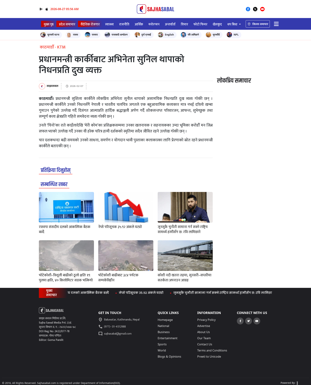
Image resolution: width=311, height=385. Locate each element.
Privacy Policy (206, 320)
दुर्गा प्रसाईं (146, 34)
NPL (236, 34)
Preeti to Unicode (209, 357)
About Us (203, 332)
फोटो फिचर (200, 24)
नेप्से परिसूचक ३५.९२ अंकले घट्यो (132, 293)
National (163, 326)
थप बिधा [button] (232, 24)
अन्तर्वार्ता (170, 24)
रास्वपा (95, 34)
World (162, 350)
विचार (184, 24)
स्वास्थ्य (109, 24)
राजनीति (124, 24)
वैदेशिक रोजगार (90, 24)
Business (164, 332)
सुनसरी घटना (53, 34)
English (169, 34)
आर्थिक (139, 24)
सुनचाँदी (216, 34)
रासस (75, 34)
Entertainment (167, 338)
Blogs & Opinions (169, 357)
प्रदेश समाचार (67, 24)
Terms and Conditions (212, 350)
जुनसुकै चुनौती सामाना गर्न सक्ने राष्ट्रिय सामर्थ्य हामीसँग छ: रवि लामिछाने (214, 293)
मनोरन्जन (153, 24)
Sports (162, 344)
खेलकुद (217, 24)
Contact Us (204, 344)
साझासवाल (52, 86)
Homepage (165, 320)
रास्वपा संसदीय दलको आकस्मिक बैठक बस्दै (70, 293)
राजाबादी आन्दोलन (120, 34)
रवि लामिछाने (193, 34)
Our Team (204, 338)
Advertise (203, 326)
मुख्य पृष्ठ (49, 24)
